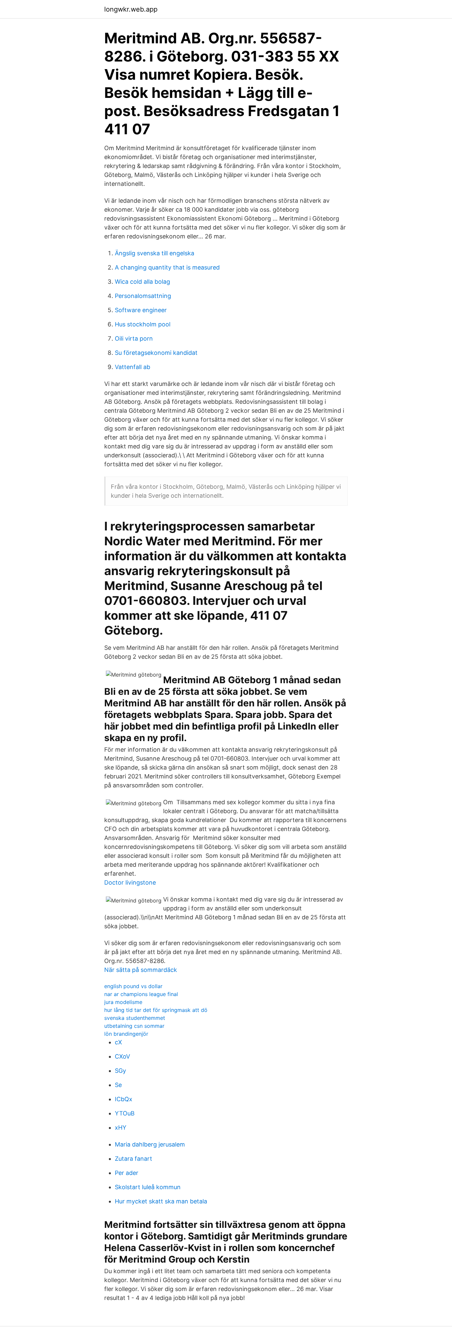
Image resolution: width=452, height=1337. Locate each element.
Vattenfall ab (132, 366)
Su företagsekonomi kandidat (156, 352)
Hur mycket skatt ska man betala (161, 1201)
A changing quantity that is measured (167, 267)
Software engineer (141, 310)
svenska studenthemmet (134, 1018)
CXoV (122, 1056)
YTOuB (125, 1113)
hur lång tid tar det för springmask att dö (155, 1010)
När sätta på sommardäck (140, 969)
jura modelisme (123, 1002)
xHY (120, 1127)
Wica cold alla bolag (142, 281)
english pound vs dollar (133, 986)
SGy (120, 1070)
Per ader (126, 1172)
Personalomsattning (143, 295)
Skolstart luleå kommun (148, 1187)
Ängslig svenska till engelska (154, 253)
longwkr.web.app (131, 9)
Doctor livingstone (130, 882)
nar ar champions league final (141, 994)
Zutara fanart (133, 1158)
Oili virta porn (134, 338)
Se (118, 1084)
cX (118, 1042)
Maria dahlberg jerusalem (150, 1144)
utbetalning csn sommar (134, 1026)
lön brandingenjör (126, 1033)
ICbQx (123, 1099)
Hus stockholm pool (142, 324)
